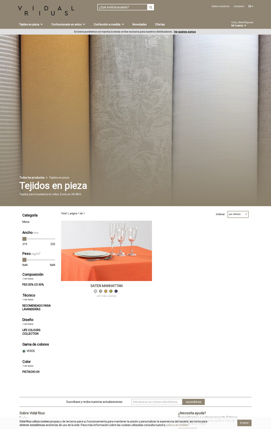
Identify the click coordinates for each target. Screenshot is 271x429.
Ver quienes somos (185, 31)
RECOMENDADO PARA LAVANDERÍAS (36, 307)
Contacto (239, 6)
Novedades (140, 24)
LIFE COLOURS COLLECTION (31, 332)
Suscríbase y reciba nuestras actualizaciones (94, 401)
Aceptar (244, 422)
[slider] (24, 239)
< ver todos (27, 278)
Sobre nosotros (221, 6)
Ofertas (160, 24)
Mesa (25, 221)
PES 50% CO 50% (33, 284)
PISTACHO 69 (30, 371)
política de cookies (176, 425)
